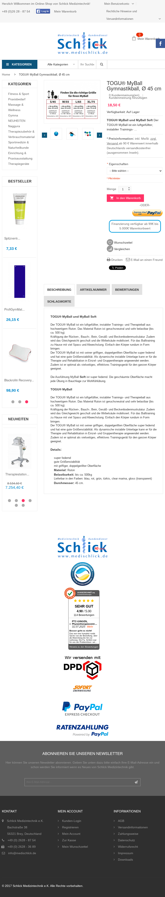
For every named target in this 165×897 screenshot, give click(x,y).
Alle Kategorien (57, 64)
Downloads (125, 859)
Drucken (116, 259)
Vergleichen (121, 249)
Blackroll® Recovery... (19, 380)
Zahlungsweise (128, 833)
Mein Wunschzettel (75, 846)
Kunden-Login (71, 821)
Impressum (125, 853)
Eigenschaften (117, 164)
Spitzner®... (12, 238)
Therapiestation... (17, 474)
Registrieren (70, 827)
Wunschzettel (122, 242)
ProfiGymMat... (14, 309)
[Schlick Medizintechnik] (82, 43)
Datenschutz (126, 840)
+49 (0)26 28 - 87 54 (16, 11)
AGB (121, 821)
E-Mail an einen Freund (146, 259)
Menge (111, 189)
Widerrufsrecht (128, 846)
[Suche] (101, 64)
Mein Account (71, 833)
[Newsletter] (136, 782)
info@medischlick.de (22, 853)
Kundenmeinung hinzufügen (128, 97)
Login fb (42, 11)
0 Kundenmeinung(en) (124, 95)
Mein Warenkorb (65, 11)
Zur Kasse (69, 840)
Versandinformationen (133, 827)
